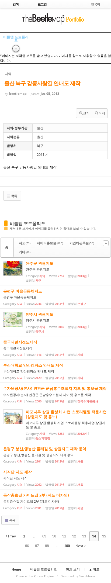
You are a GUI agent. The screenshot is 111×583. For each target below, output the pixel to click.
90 (54, 536)
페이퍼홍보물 (50, 243)
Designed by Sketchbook (78, 576)
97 (37, 546)
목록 (14, 196)
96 (27, 546)
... (34, 536)
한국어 (95, 4)
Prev (11, 536)
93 (84, 536)
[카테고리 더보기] (106, 243)
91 (64, 536)
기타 (24, 252)
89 (44, 536)
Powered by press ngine (35, 576)
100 (67, 546)
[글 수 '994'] (8, 247)
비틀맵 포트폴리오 (16, 39)
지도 (24, 243)
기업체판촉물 (82, 243)
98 (47, 546)
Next (79, 546)
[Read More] (55, 271)
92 (74, 536)
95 (104, 536)
